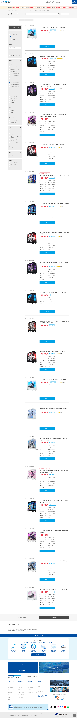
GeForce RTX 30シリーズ (15, 67)
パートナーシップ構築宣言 (34, 715)
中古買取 (9, 699)
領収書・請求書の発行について (22, 690)
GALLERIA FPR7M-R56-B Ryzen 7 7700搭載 (52, 56)
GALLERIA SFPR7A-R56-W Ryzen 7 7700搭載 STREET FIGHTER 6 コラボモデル (53, 115)
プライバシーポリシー (24, 713)
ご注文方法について (21, 685)
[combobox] (24, 2)
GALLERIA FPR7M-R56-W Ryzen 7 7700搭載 (52, 27)
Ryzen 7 (12, 100)
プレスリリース (40, 691)
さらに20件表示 (23, 617)
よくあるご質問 (20, 697)
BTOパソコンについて (21, 684)
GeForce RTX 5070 (14, 73)
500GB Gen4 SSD (14, 120)
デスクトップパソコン (11, 689)
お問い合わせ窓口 (30, 684)
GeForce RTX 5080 (14, 69)
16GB (12, 110)
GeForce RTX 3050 (14, 86)
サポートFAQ (30, 685)
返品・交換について (21, 692)
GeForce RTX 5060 (14, 82)
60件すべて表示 (55, 617)
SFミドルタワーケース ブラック (15, 146)
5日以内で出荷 (14, 162)
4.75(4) (63, 382)
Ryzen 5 (12, 102)
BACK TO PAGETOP (39, 635)
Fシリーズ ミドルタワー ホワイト (15, 137)
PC (57, 7)
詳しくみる (38, 654)
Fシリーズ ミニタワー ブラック (15, 140)
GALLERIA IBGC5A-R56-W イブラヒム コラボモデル (54, 561)
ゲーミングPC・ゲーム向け (16, 10)
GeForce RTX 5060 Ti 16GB (15, 76)
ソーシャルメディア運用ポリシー (35, 713)
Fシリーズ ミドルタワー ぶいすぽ (15, 130)
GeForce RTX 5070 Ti (15, 71)
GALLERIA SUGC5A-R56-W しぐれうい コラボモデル (54, 175)
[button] (59, 698)
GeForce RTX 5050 (14, 84)
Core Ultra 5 (13, 98)
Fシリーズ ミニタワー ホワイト (15, 143)
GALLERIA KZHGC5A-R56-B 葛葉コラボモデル (53, 145)
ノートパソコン (10, 690)
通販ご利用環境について (21, 695)
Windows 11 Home (15, 55)
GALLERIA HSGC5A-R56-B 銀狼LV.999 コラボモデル (54, 204)
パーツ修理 (29, 689)
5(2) (61, 353)
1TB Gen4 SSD (14, 122)
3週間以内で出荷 (14, 166)
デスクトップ (25, 10)
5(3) (61, 147)
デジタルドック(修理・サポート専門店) (43, 686)
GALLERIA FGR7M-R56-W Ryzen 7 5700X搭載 (53, 379)
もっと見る (15, 88)
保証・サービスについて (21, 694)
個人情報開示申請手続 (24, 715)
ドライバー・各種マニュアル (32, 692)
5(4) (63, 58)
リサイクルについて (31, 690)
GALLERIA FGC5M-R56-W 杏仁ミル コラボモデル (53, 589)
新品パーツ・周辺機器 (27, 7)
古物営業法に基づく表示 (46, 713)
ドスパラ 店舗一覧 (41, 684)
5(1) (61, 88)
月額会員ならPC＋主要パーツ (44, 7)
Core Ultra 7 (13, 96)
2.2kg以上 (13, 154)
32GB (12, 112)
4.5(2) (63, 30)
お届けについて (20, 689)
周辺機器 (9, 695)
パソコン (9, 10)
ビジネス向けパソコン (11, 692)
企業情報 (39, 689)
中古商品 (9, 697)
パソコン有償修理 (30, 687)
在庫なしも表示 (21, 13)
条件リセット (16, 27)
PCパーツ (9, 694)
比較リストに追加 (30, 25)
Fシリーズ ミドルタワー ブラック (15, 134)
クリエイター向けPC (11, 687)
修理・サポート (30, 681)
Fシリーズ (30, 10)
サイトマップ (12, 713)
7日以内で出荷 (14, 164)
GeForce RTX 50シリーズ (15, 63)
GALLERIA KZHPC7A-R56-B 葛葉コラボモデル (53, 351)
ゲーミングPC (10, 685)
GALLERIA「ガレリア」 (11, 684)
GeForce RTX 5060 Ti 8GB (15, 79)
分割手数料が (13, 7)
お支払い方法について (21, 687)
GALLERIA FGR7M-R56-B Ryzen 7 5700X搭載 (53, 292)
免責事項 (17, 713)
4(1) (63, 295)
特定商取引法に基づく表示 (14, 715)
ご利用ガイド (20, 681)
